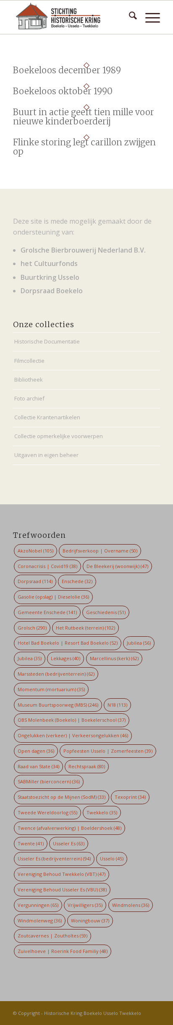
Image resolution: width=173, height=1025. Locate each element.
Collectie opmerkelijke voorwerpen (58, 436)
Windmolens (130, 905)
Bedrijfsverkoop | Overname (100, 550)
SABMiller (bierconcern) (49, 781)
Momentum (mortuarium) (51, 689)
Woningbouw (90, 920)
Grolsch (32, 628)
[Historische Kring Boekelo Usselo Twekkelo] (72, 17)
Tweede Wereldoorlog (47, 812)
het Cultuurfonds (49, 263)
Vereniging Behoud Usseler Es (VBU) (62, 889)
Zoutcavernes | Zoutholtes (52, 935)
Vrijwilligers (85, 905)
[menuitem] (129, 17)
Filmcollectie (29, 360)
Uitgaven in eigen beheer (46, 455)
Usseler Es (68, 843)
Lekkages (65, 658)
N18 (117, 705)
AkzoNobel (35, 550)
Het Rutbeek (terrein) (85, 628)
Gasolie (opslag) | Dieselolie (53, 597)
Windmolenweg (40, 920)
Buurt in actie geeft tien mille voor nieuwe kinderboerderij (83, 117)
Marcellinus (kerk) (114, 658)
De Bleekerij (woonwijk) (117, 566)
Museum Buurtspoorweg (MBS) (58, 705)
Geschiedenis (106, 612)
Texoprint (130, 797)
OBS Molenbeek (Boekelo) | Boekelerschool (72, 720)
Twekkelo (101, 812)
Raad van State (38, 766)
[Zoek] (129, 17)
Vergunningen (38, 905)
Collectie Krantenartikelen (47, 417)
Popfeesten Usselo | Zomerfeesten (107, 751)
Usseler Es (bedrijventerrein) (54, 858)
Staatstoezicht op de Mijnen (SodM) (61, 797)
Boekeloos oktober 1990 (63, 91)
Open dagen (36, 751)
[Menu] (148, 17)
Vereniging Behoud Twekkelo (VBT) (61, 874)
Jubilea (139, 643)
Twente (31, 843)
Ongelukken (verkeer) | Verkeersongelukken (73, 735)
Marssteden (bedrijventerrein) (56, 674)
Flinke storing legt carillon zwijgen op (84, 147)
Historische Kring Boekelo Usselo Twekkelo (92, 1013)
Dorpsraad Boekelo (52, 290)
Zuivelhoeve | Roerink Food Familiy (62, 951)
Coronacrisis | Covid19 (47, 566)
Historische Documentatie (47, 341)
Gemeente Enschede (47, 612)
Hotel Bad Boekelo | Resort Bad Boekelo (68, 643)
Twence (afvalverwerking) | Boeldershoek (69, 828)
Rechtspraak (86, 766)
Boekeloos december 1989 (67, 70)
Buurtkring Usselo (50, 277)
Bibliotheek (28, 379)
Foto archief (29, 398)
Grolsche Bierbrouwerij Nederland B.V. (83, 250)
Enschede (77, 581)
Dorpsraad (35, 581)
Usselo (111, 858)
